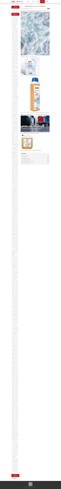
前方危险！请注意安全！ (14, 62)
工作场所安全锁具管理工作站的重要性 (15, 461)
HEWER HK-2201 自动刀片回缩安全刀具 (15, 443)
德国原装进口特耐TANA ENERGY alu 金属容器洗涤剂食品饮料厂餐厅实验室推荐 (15, 153)
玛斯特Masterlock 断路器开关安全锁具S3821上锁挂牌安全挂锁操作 (15, 388)
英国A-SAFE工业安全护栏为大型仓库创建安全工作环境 (15, 110)
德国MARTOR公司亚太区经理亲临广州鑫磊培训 (15, 16)
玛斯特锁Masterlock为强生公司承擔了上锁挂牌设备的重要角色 (15, 229)
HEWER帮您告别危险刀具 (14, 46)
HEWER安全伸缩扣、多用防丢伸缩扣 (15, 50)
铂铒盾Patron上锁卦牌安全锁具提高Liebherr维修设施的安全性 (15, 289)
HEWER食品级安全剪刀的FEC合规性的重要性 (15, 469)
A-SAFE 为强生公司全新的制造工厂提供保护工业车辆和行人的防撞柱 (15, 126)
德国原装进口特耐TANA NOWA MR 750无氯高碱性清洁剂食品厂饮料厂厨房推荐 (15, 148)
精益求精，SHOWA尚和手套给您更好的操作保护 (15, 33)
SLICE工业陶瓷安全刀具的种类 (15, 97)
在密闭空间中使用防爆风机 (15, 460)
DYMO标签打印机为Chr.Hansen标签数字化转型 (15, 106)
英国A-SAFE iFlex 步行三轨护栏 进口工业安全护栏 (15, 414)
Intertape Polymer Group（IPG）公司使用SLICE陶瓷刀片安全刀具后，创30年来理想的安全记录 (15, 105)
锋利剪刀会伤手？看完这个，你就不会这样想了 (15, 36)
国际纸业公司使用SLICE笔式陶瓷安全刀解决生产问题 (15, 452)
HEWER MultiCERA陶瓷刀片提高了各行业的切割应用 (15, 88)
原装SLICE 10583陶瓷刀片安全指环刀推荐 (15, 273)
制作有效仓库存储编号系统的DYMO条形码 (15, 96)
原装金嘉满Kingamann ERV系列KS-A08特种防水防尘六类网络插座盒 (15, 233)
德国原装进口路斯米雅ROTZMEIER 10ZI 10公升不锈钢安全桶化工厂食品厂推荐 (15, 152)
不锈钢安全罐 (13, 457)
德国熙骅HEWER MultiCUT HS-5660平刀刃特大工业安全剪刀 (15, 349)
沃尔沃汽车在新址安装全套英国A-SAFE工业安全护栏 (15, 122)
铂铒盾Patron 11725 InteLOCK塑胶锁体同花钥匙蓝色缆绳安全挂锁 (15, 139)
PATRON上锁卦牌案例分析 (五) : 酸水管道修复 (15, 101)
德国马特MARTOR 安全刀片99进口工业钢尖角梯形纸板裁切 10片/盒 (15, 367)
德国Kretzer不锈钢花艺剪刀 (15, 290)
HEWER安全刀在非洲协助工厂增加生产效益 (15, 298)
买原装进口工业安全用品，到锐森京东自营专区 (15, 307)
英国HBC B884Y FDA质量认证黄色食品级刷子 (15, 396)
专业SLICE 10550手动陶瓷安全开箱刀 (15, 272)
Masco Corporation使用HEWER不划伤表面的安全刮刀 (15, 281)
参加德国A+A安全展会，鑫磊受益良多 (15, 67)
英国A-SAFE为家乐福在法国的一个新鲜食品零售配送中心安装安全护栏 (15, 169)
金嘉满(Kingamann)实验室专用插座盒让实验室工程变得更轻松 (15, 165)
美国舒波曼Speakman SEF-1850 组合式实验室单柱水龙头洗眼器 (15, 430)
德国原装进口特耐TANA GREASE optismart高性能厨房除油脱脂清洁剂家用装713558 (15, 358)
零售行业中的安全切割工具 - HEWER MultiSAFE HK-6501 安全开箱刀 (15, 123)
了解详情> (48, 155)
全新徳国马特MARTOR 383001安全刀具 (15, 431)
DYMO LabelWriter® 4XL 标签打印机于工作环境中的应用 (15, 80)
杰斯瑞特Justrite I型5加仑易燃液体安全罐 (15, 379)
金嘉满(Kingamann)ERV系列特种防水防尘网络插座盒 (15, 285)
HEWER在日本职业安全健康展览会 (15, 63)
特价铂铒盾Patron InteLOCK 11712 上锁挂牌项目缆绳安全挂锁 (15, 264)
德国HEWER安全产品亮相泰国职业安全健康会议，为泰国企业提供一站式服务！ (15, 54)
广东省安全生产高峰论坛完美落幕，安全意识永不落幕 (15, 20)
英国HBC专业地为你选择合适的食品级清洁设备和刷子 (15, 435)
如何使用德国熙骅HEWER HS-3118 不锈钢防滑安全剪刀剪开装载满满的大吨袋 (15, 350)
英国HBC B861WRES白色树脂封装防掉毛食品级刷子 (15, 371)
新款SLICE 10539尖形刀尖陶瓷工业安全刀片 (15, 277)
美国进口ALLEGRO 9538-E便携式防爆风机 (15, 216)
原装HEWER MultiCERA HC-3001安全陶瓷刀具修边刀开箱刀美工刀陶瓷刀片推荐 (15, 143)
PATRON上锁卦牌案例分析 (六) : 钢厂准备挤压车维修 (15, 109)
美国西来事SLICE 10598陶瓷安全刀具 (15, 370)
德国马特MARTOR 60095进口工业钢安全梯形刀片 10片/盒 (15, 426)
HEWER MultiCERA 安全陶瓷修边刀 (15, 84)
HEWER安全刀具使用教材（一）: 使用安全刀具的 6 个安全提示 (15, 79)
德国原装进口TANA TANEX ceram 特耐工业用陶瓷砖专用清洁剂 (15, 157)
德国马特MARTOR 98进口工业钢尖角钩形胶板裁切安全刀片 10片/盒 (15, 383)
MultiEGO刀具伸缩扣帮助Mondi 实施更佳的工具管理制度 (15, 208)
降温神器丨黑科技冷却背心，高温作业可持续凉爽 (15, 58)
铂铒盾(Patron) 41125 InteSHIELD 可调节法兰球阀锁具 (15, 135)
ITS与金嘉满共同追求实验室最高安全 (15, 238)
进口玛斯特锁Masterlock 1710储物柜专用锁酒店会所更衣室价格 (15, 221)
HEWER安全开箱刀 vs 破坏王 (15, 320)
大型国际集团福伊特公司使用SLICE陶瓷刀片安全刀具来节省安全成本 (15, 144)
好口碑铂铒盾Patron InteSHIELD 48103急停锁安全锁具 (15, 200)
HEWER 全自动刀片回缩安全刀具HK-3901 (15, 444)
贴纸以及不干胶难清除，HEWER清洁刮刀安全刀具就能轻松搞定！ (15, 37)
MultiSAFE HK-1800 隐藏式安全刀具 (15, 260)
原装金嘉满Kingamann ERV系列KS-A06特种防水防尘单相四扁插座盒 (15, 243)
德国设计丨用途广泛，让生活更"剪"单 (25, 155)
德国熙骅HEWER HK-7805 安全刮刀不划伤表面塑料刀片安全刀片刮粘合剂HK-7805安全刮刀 (15, 353)
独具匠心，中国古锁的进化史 (15, 19)
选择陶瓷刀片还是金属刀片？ (15, 24)
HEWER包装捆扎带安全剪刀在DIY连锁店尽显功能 (15, 315)
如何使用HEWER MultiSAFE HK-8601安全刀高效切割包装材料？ (15, 465)
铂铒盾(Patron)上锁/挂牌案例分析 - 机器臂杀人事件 (15, 294)
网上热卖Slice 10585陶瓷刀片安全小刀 (15, 75)
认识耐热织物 (13, 324)
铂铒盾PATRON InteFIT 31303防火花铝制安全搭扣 (15, 140)
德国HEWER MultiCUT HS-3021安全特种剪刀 (15, 247)
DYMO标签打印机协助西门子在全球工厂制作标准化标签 (15, 93)
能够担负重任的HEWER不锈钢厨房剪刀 (15, 76)
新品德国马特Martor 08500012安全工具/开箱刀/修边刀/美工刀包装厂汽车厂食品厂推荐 (15, 195)
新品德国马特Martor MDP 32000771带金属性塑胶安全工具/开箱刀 (15, 204)
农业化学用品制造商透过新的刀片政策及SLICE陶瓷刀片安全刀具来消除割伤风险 (15, 156)
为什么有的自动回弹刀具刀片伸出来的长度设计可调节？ (15, 71)
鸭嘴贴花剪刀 (13, 255)
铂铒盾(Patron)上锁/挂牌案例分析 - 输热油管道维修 (15, 293)
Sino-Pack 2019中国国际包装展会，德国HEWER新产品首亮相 (15, 45)
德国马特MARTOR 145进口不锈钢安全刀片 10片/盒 (15, 375)
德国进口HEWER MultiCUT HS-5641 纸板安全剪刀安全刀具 (15, 203)
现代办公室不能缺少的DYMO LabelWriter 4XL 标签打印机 (15, 191)
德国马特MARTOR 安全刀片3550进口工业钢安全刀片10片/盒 (15, 366)
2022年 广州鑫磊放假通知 (14, 332)
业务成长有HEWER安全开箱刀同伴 (15, 311)
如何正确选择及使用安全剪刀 (15, 49)
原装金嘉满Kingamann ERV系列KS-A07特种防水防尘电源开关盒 (15, 251)
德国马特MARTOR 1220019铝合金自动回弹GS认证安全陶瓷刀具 (15, 439)
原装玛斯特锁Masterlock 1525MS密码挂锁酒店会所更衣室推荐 (15, 213)
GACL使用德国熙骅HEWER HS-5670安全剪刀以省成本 (15, 362)
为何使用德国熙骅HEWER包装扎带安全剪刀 (15, 345)
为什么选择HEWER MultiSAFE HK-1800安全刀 (15, 263)
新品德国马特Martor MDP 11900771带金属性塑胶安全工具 (15, 217)
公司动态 (13, 9)
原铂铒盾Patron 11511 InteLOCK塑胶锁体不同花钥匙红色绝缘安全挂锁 (15, 173)
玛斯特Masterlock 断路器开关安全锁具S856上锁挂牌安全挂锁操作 (15, 384)
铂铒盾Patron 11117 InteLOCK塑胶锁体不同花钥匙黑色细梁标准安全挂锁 (15, 131)
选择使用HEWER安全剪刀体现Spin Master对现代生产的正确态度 (15, 246)
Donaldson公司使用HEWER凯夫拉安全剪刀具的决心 (15, 323)
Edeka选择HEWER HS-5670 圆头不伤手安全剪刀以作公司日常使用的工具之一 (15, 337)
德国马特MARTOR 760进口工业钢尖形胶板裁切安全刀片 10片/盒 (15, 401)
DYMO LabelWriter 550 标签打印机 (15, 380)
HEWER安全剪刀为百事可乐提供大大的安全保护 (15, 230)
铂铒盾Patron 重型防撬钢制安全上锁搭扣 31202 (15, 400)
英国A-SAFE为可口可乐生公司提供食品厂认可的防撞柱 (15, 161)
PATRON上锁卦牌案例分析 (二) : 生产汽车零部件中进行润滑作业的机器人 (15, 92)
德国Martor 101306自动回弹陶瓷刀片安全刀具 (15, 418)
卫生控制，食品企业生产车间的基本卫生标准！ (15, 32)
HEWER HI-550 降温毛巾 (14, 440)
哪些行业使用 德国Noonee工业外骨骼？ (15, 276)
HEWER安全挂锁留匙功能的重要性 (15, 470)
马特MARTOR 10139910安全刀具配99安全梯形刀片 (15, 405)
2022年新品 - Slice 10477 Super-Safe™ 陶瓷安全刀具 (15, 336)
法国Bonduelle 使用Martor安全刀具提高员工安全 (15, 225)
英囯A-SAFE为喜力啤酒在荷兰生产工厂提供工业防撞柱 (15, 118)
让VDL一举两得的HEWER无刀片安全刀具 (15, 302)
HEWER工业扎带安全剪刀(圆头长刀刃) (15, 328)
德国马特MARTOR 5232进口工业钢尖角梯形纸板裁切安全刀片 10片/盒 (15, 341)
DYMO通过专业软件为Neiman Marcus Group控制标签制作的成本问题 (15, 127)
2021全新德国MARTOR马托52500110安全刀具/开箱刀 (15, 182)
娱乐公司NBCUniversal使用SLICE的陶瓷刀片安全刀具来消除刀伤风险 (15, 178)
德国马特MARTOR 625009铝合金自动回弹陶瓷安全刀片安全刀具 (15, 422)
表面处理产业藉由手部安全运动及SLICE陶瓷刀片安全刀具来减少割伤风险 (15, 170)
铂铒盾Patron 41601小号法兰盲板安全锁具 (15, 413)
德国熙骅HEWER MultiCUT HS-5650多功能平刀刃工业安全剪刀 (15, 354)
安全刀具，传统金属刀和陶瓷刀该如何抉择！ (15, 28)
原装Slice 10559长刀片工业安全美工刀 (15, 268)
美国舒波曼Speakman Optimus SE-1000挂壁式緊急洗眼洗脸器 (15, 427)
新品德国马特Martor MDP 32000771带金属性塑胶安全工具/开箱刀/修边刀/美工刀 (15, 199)
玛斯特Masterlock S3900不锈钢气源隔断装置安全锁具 (15, 409)
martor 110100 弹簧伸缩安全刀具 (15, 212)
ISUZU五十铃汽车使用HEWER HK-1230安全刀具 (15, 242)
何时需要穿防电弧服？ (14, 456)
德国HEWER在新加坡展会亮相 (15, 66)
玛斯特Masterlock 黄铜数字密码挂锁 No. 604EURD (15, 410)
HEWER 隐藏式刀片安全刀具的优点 (15, 41)
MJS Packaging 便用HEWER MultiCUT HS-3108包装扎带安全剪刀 (15, 303)
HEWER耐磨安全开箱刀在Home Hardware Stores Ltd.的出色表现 (15, 319)
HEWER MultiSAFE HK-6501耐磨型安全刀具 (15, 187)
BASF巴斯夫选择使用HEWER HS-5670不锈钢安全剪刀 (15, 333)
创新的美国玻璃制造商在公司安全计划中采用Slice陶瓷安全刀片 (15, 114)
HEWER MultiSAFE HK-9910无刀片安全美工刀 (15, 186)
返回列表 (48, 8)
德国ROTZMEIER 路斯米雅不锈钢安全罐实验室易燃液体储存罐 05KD (15, 392)
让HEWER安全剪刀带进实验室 (15, 306)
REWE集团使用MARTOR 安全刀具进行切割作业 (15, 234)
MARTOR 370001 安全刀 (14, 448)
